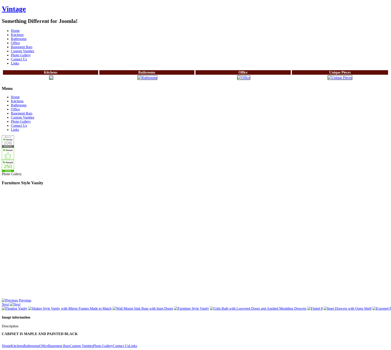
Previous (25, 300)
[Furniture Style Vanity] (191, 308)
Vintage (14, 9)
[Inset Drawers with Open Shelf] (348, 308)
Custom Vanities (81, 346)
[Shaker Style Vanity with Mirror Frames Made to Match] (70, 308)
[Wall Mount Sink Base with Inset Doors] (142, 308)
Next (5, 304)
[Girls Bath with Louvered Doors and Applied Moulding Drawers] (258, 308)
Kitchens (17, 346)
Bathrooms (31, 346)
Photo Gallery (103, 346)
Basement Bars (59, 346)
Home (6, 346)
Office (43, 346)
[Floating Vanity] (14, 308)
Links (133, 346)
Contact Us (121, 346)
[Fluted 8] (315, 308)
